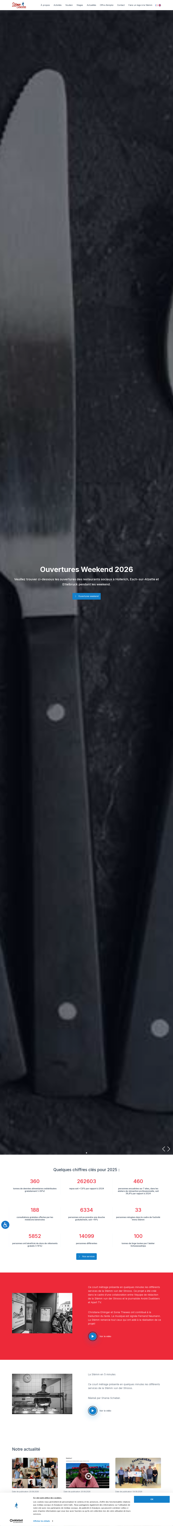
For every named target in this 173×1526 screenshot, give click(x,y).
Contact (121, 5)
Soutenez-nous (77, 598)
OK (151, 1499)
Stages (79, 5)
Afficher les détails (41, 1521)
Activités (58, 5)
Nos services (88, 1256)
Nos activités (100, 598)
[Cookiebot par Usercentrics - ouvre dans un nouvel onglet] (16, 1521)
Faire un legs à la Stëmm (140, 5)
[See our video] (93, 1336)
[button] (163, 1149)
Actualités (91, 5)
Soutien (69, 5)
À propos (45, 5)
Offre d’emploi (106, 5)
